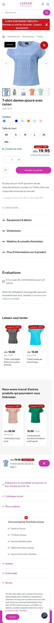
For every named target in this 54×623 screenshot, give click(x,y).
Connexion (37, 295)
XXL (6, 141)
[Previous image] (6, 63)
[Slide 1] (6, 92)
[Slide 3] (23, 92)
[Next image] (46, 63)
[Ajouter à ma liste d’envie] (5, 170)
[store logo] (26, 4)
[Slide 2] (15, 92)
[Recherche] (46, 12)
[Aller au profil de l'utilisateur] (42, 4)
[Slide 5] (40, 92)
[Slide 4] (32, 92)
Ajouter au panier (34, 170)
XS (6, 134)
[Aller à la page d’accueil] (3, 36)
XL (44, 134)
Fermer (12, 617)
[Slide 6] (49, 92)
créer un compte (10, 298)
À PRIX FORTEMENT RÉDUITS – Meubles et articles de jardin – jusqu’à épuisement (22, 24)
